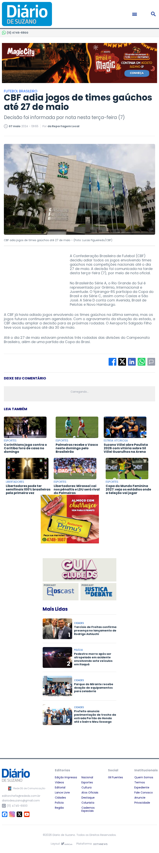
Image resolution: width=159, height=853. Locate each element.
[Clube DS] (79, 570)
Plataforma (84, 844)
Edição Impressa (66, 777)
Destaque (88, 798)
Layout (55, 844)
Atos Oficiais (89, 792)
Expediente (141, 787)
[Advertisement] (33, 278)
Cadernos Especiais (88, 809)
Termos (139, 782)
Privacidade (142, 803)
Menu (143, 14)
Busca (154, 14)
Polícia (59, 803)
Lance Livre (62, 792)
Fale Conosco (143, 792)
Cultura (86, 787)
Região (59, 808)
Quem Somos (143, 777)
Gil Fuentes (115, 777)
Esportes (87, 782)
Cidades (60, 798)
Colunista (87, 803)
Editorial (60, 787)
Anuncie (139, 798)
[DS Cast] (61, 591)
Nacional (87, 777)
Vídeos (59, 782)
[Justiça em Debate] (98, 591)
